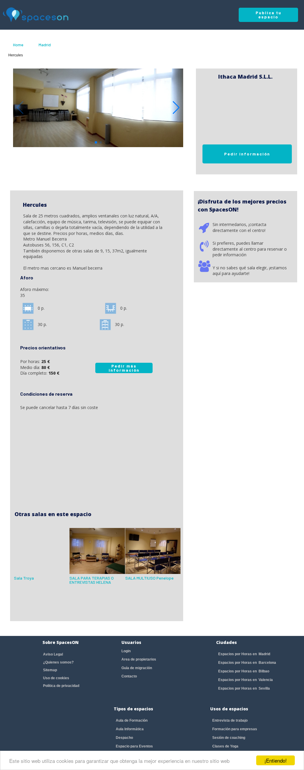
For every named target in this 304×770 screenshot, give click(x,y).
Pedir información (247, 153)
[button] (176, 107)
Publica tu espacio (268, 14)
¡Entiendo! (276, 760)
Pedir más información (124, 368)
